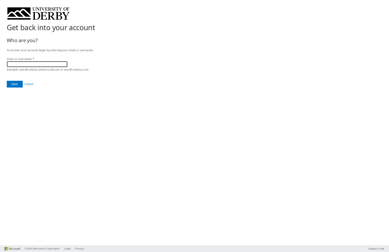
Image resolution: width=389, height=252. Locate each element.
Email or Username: (20, 59)
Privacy (79, 248)
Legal (67, 248)
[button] (15, 84)
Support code (376, 248)
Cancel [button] (29, 84)
